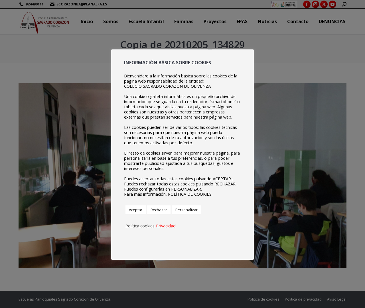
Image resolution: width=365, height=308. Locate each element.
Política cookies (140, 225)
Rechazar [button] (159, 209)
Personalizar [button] (186, 209)
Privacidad (166, 225)
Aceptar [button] (135, 209)
